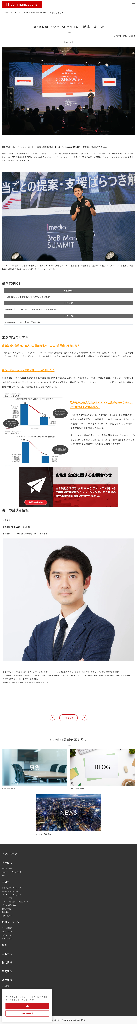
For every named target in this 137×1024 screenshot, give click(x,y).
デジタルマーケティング (11, 888)
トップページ (9, 853)
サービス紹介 (7, 928)
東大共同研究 (7, 915)
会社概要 (5, 986)
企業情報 (7, 980)
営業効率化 (6, 908)
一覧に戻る (68, 717)
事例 (4, 944)
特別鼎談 (5, 912)
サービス (7, 862)
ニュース (16, 12)
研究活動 (7, 971)
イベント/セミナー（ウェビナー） (15, 901)
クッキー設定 (27, 1013)
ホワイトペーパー (9, 935)
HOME (7, 12)
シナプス (5, 875)
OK (27, 1005)
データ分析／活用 (9, 905)
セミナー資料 (7, 938)
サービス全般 (7, 868)
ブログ (5, 881)
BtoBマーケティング (10, 891)
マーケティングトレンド (11, 894)
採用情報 (7, 962)
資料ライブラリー (12, 922)
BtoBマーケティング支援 (12, 872)
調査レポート (7, 931)
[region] (27, 1005)
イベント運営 (7, 898)
